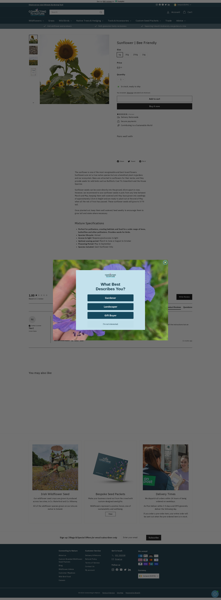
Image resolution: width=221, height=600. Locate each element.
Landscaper (110, 306)
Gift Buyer (110, 315)
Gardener (110, 297)
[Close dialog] (165, 262)
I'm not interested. (110, 324)
